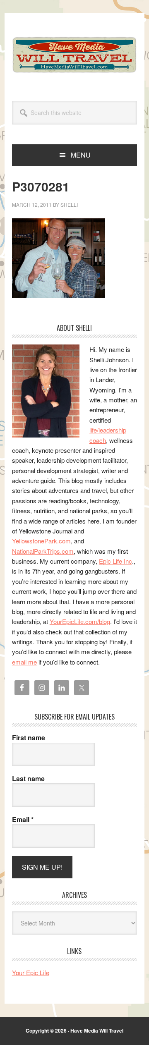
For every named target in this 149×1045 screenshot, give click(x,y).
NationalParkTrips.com (43, 551)
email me (24, 662)
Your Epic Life (30, 972)
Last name (28, 778)
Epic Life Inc (115, 561)
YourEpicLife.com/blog (80, 621)
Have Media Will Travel (74, 55)
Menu (81, 155)
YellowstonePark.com (41, 540)
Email (23, 819)
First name (28, 737)
